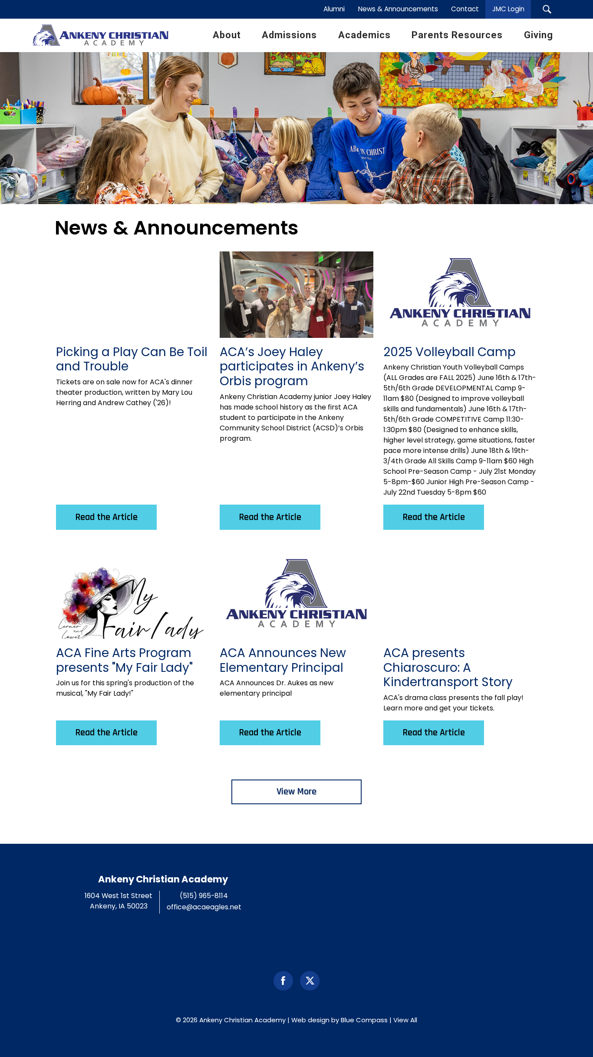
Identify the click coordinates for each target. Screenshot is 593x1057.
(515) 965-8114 (204, 896)
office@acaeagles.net (204, 907)
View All (405, 1019)
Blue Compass (364, 1019)
